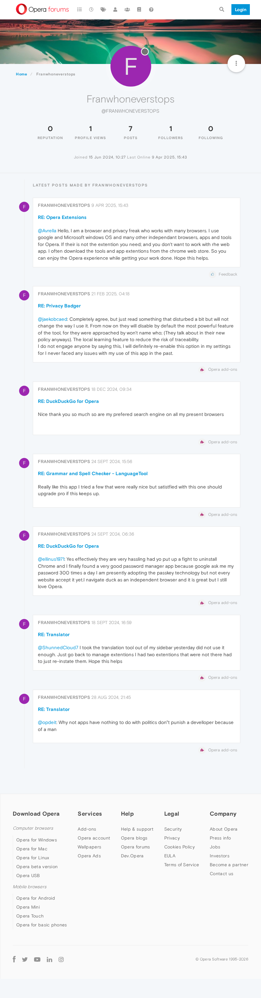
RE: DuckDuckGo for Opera (68, 401)
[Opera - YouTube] (37, 959)
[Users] (115, 9)
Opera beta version (37, 866)
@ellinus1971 (51, 559)
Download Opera (36, 813)
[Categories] (80, 9)
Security (173, 829)
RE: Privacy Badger (59, 305)
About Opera (223, 829)
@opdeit (47, 722)
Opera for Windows (36, 839)
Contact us (221, 873)
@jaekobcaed (52, 319)
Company (223, 813)
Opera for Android (35, 898)
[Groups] (127, 9)
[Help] (151, 9)
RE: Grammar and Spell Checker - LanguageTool (93, 473)
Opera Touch (30, 915)
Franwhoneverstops (64, 205)
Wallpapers (89, 846)
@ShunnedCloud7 (58, 647)
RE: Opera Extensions (62, 217)
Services (90, 813)
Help (127, 813)
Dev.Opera (132, 855)
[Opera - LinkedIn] (49, 959)
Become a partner (229, 864)
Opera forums (135, 846)
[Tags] (103, 9)
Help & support (137, 829)
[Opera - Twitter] (25, 959)
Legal (172, 813)
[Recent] (92, 9)
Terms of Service (181, 864)
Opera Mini (28, 907)
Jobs (215, 846)
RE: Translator (54, 634)
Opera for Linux (32, 857)
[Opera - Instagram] (61, 959)
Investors (219, 855)
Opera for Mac (31, 848)
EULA (169, 855)
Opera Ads (89, 855)
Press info (220, 837)
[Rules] (139, 9)
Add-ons (87, 829)
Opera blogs (134, 837)
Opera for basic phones (41, 924)
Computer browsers (33, 828)
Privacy (172, 837)
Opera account (94, 837)
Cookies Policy (179, 846)
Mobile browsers (29, 886)
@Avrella (47, 230)
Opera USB (28, 875)
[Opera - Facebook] (14, 959)
